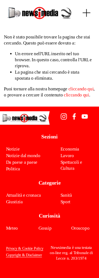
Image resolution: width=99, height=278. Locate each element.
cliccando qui (81, 88)
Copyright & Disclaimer (24, 255)
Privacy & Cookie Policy (24, 248)
